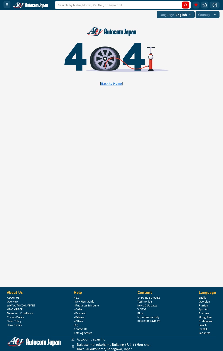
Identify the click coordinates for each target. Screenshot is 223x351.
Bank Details (14, 325)
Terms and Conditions (20, 313)
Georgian (204, 301)
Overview (12, 301)
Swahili (203, 329)
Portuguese (205, 321)
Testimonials (144, 301)
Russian (203, 305)
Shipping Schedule (148, 297)
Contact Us (80, 329)
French (203, 325)
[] (111, 83)
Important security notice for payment (148, 318)
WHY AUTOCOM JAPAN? (21, 305)
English (203, 297)
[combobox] (176, 14)
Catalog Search (83, 333)
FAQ (76, 325)
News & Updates (147, 305)
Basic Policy (14, 321)
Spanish (203, 309)
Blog (140, 313)
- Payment (80, 313)
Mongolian (205, 317)
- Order (78, 309)
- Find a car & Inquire (86, 305)
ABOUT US (13, 297)
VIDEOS (141, 309)
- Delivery (79, 317)
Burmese (204, 313)
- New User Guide (84, 301)
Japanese (204, 333)
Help (76, 297)
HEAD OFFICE (15, 309)
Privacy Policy (15, 317)
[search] (185, 5)
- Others (78, 321)
